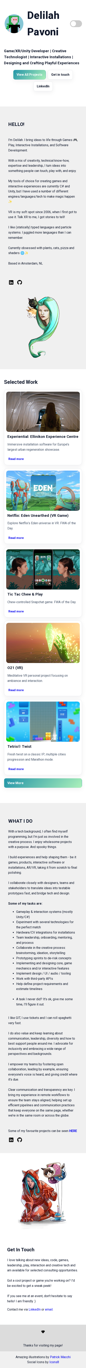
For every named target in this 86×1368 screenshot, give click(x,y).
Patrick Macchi (60, 1357)
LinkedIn (43, 86)
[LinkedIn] (11, 282)
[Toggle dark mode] (76, 23)
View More (15, 783)
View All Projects (29, 75)
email (49, 1309)
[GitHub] (20, 282)
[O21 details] (43, 643)
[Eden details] (43, 491)
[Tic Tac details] (43, 569)
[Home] (14, 24)
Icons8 (54, 1362)
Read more (16, 459)
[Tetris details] (43, 722)
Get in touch (60, 75)
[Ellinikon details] (43, 412)
